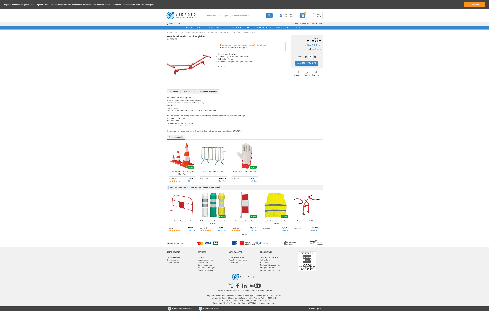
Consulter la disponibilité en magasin (233, 48)
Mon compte (284, 14)
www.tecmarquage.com (267, 303)
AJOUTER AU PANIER (306, 63)
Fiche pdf (306, 75)
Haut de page (314, 309)
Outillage (226, 32)
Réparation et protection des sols (209, 32)
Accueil (169, 32)
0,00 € (319, 17)
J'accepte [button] (475, 5)
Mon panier (317, 14)
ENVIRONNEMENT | (282, 28)
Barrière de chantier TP (182, 221)
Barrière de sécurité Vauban (213, 171)
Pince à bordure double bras (307, 221)
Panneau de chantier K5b (244, 221)
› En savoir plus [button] (147, 5)
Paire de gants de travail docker (244, 171)
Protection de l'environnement (185, 32)
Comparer (297, 75)
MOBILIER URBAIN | (264, 28)
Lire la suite (222, 66)
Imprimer (315, 75)
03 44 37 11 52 (174, 24)
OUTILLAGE (297, 28)
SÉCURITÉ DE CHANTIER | (243, 28)
